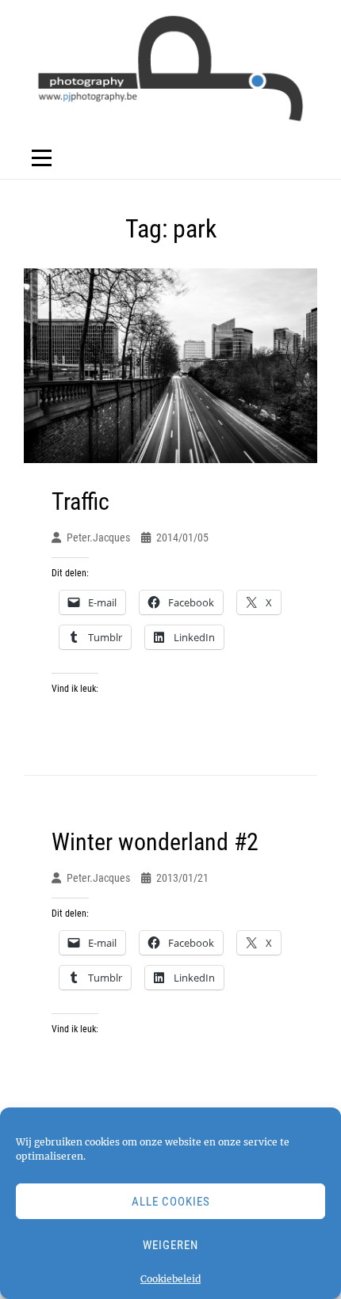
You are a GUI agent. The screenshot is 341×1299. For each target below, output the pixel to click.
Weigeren (170, 1245)
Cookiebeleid (170, 1279)
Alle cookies (171, 1202)
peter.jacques (98, 537)
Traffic (80, 501)
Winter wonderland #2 (155, 842)
